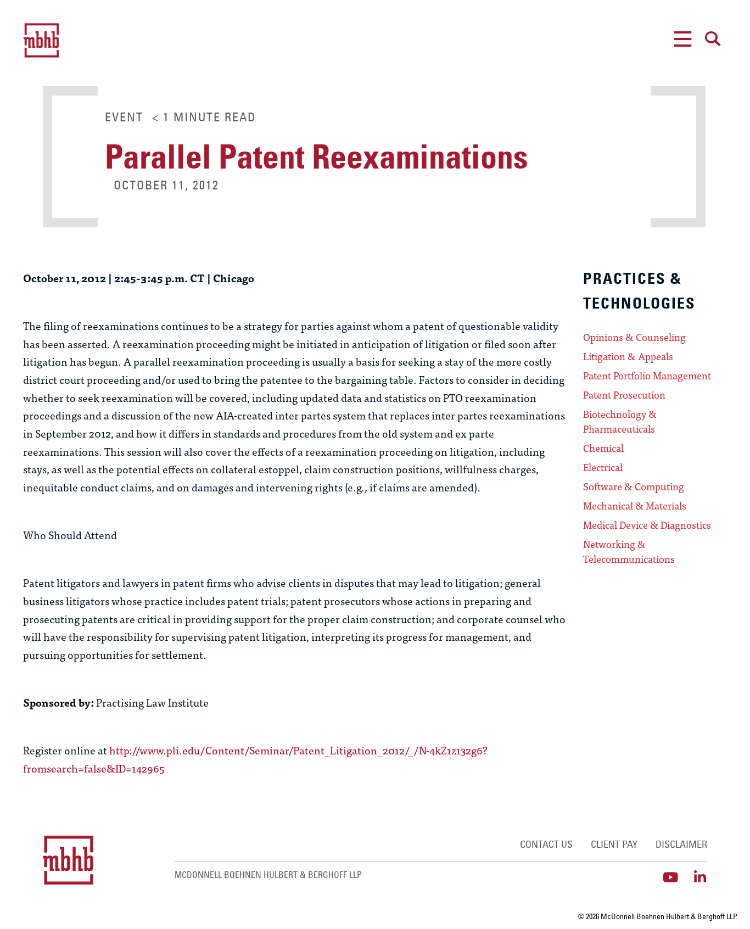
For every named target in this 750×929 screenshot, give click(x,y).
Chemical (603, 448)
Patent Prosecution (624, 394)
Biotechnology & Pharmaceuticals (620, 421)
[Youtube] (671, 877)
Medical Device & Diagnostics (647, 525)
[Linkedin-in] (700, 877)
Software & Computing (633, 486)
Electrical (603, 467)
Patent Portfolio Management (647, 375)
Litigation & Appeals (628, 356)
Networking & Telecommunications (629, 551)
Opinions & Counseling (634, 337)
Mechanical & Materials (634, 505)
